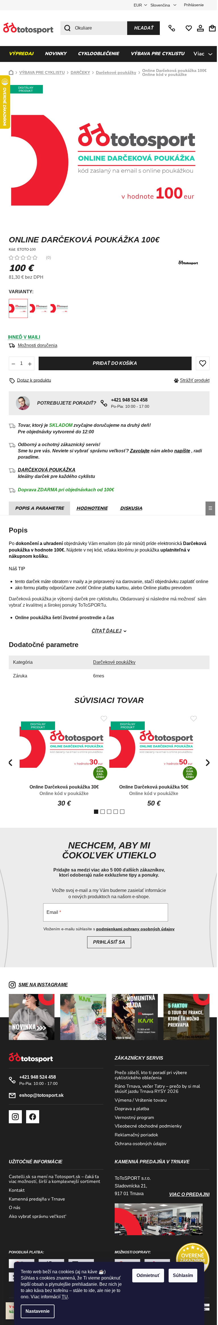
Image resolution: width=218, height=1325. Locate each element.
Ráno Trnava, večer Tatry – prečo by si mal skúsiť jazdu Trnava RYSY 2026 (155, 1089)
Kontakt (14, 1190)
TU (63, 1296)
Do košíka (112, 363)
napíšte (180, 450)
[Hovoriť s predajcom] (30, 380)
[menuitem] (19, 54)
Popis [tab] (20, 508)
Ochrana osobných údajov (138, 1144)
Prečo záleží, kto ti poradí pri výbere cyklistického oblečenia (149, 1075)
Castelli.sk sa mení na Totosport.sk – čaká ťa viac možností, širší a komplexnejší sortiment (52, 1179)
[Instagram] (13, 1116)
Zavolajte (137, 450)
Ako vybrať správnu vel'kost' (35, 1216)
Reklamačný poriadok (134, 1135)
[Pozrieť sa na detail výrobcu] (186, 262)
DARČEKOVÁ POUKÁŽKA (44, 469)
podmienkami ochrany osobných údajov (133, 929)
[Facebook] (30, 1116)
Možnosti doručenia (35, 345)
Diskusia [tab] (129, 508)
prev (8, 762)
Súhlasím (181, 1275)
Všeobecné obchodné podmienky (146, 1126)
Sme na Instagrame (41, 984)
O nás (12, 1207)
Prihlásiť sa (107, 942)
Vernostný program (132, 1117)
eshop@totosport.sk (39, 1095)
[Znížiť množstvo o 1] (11, 363)
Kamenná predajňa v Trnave (35, 1199)
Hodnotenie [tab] (89, 508)
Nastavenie (36, 1311)
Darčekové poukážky (112, 662)
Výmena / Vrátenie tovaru (139, 1100)
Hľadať (142, 28)
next (206, 762)
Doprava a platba (130, 1109)
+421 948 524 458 (170, 28)
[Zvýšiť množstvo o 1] (27, 363)
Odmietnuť (146, 1275)
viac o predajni (187, 1194)
